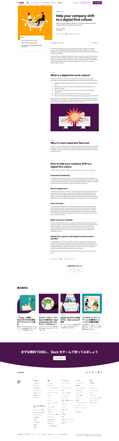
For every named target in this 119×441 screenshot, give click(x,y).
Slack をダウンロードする (23, 434)
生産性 (66, 34)
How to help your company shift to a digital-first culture (32, 46)
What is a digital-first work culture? (30, 40)
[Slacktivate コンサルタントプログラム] (92, 303)
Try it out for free (83, 251)
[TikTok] (101, 372)
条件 (39, 434)
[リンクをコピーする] (98, 42)
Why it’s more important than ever (30, 42)
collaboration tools (85, 95)
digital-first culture (84, 56)
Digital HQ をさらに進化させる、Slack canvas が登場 (70, 320)
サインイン (75, 2)
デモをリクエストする (85, 2)
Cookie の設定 (44, 434)
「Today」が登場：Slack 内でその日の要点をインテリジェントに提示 (26, 321)
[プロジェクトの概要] (27, 303)
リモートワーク (60, 34)
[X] (95, 372)
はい (70, 269)
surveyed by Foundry (56, 50)
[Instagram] (89, 372)
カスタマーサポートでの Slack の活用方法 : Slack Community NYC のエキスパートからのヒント (48, 321)
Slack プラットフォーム (75, 34)
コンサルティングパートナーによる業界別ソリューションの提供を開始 (91, 320)
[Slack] (20, 2)
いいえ (78, 269)
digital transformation (66, 48)
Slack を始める (97, 2)
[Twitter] (91, 42)
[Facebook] (93, 42)
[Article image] (48, 303)
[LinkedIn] (96, 42)
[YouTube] (98, 372)
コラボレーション (60, 11)
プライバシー (34, 434)
